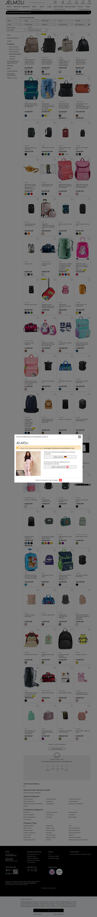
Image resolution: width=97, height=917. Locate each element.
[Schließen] (79, 437)
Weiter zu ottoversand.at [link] (58, 467)
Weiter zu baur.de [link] (58, 457)
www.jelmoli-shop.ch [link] (47, 480)
